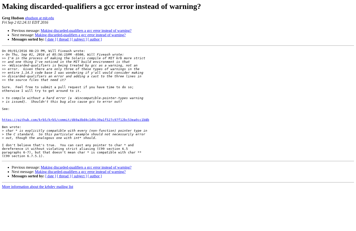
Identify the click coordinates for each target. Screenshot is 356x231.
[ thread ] (64, 39)
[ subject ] (79, 39)
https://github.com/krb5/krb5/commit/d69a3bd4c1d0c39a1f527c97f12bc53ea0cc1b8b (75, 120)
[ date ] (50, 39)
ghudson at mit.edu (39, 18)
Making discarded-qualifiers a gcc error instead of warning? (86, 31)
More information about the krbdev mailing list (37, 187)
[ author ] (95, 39)
